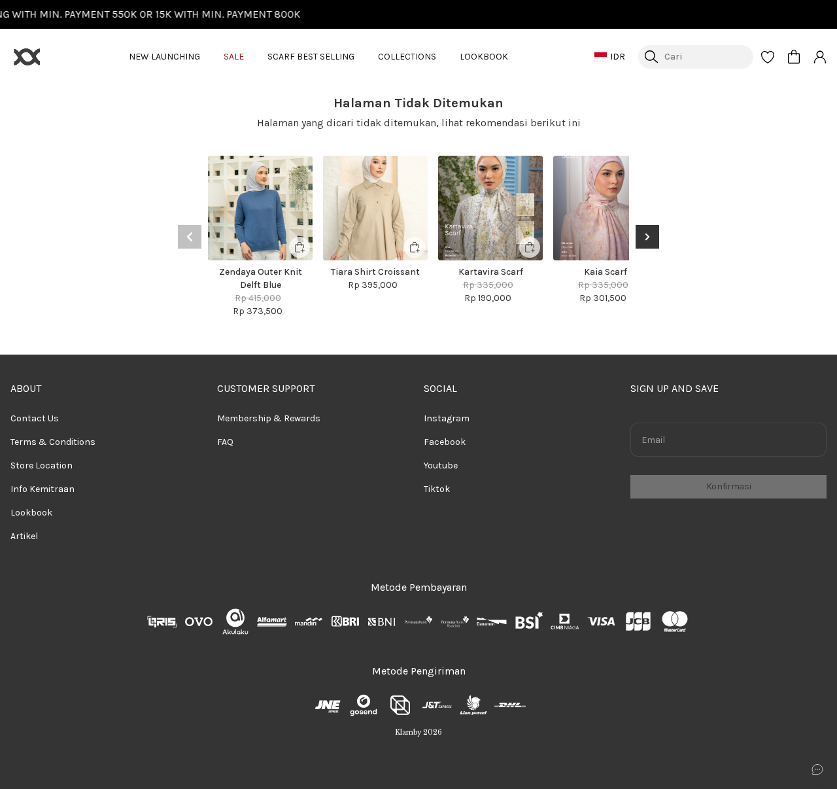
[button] (767, 57)
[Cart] (794, 57)
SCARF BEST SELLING (310, 56)
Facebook (445, 441)
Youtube (441, 465)
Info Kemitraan (42, 489)
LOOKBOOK (484, 56)
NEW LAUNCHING (164, 56)
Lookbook (31, 512)
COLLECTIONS (407, 56)
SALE (234, 56)
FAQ (225, 441)
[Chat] (817, 769)
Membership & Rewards (268, 418)
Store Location (41, 465)
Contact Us (34, 418)
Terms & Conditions (52, 441)
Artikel (24, 536)
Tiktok (437, 489)
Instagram (447, 418)
